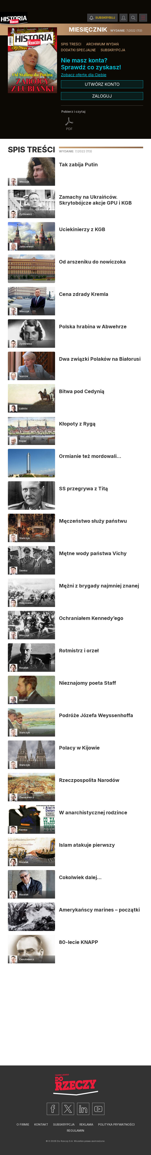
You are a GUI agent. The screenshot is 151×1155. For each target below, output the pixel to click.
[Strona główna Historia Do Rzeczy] (14, 19)
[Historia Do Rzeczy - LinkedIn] (83, 1109)
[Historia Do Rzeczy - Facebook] (53, 1109)
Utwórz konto (102, 84)
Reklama (86, 1124)
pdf (69, 129)
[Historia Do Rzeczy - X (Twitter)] (68, 1109)
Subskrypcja (113, 50)
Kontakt (41, 1124)
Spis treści (71, 44)
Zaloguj (102, 96)
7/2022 (126, 30)
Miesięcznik (88, 29)
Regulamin (75, 1130)
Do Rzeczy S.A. (65, 1141)
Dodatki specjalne (78, 50)
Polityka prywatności (116, 1124)
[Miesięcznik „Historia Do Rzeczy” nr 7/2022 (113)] (32, 60)
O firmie (23, 1124)
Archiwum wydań (102, 44)
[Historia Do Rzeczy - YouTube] (98, 1109)
